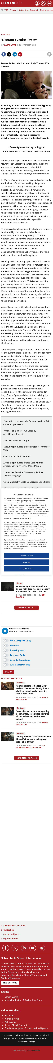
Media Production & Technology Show (23, 1000)
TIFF (6, 10)
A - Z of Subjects (11, 934)
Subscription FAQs (26, 1041)
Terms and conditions (13, 1035)
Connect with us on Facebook (5, 948)
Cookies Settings (26, 555)
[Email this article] (20, 54)
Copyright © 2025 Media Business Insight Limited (24, 1038)
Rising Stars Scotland (28, 10)
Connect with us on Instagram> (42, 948)
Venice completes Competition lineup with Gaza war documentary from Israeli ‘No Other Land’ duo (33, 589)
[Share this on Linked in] (14, 54)
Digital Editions (11, 938)
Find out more (10, 983)
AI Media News (12, 1018)
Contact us (8, 930)
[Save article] (49, 54)
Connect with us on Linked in (24, 948)
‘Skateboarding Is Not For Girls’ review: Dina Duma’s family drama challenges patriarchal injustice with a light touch (32, 690)
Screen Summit (12, 996)
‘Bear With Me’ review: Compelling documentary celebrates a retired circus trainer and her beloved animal (32, 715)
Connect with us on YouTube (32, 948)
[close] (51, 49)
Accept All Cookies (26, 569)
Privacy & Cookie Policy (36, 1035)
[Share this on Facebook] (3, 54)
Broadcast (10, 1015)
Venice (13, 10)
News (19, 583)
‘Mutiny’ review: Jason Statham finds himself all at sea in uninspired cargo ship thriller (33, 739)
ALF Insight (10, 1022)
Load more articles (26, 607)
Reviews (5, 34)
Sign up (8, 672)
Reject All (26, 562)
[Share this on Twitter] (9, 54)
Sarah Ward (10, 45)
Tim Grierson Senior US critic (30, 746)
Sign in (16, 49)
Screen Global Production (17, 1025)
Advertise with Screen (14, 925)
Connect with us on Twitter (14, 947)
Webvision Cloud (33, 1050)
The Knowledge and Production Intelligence (26, 1028)
